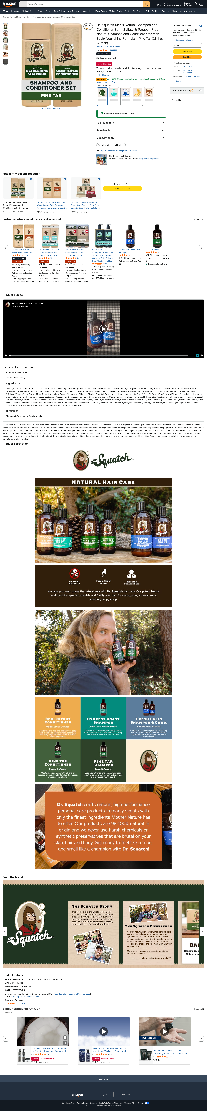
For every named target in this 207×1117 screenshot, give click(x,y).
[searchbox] (85, 4)
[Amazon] (10, 4)
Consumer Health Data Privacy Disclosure (106, 1103)
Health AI (15, 11)
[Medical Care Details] (35, 11)
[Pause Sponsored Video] (65, 1038)
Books (127, 11)
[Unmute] (201, 355)
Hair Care (26, 17)
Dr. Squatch (187, 66)
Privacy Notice (82, 1103)
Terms (114, 82)
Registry (165, 11)
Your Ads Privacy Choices (134, 1103)
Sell (147, 11)
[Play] (5, 355)
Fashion (155, 11)
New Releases (74, 11)
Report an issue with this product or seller (118, 150)
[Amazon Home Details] (194, 11)
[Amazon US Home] (77, 1095)
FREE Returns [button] (103, 75)
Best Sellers (59, 11)
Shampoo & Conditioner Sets (64, 17)
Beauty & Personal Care (12, 17)
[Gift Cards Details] (143, 11)
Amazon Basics (44, 11)
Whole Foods (101, 11)
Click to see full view (51, 109)
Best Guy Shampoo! (20, 306)
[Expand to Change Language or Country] (160, 5)
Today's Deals (115, 11)
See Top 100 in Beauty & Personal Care (72, 994)
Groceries (87, 11)
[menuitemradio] (197, 355)
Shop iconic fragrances (149, 158)
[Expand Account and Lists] (180, 5)
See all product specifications (111, 145)
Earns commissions (36, 303)
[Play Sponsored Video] (103, 1031)
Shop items (102, 82)
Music (174, 11)
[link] (52, 188)
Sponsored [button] (6, 1013)
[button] (6, 11)
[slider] (98, 355)
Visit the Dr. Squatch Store (108, 47)
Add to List (176, 100)
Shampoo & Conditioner (41, 17)
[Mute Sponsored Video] (65, 1043)
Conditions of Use (68, 1103)
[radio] (5, 26)
